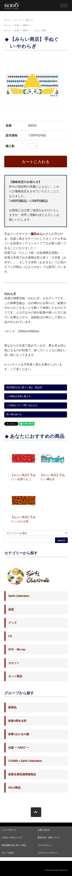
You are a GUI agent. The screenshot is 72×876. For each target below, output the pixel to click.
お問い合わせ (44, 830)
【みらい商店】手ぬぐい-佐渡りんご (23, 477)
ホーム (7, 20)
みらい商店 (40, 30)
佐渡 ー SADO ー (23, 25)
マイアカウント (45, 845)
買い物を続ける (14, 414)
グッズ (18, 20)
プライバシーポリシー (48, 852)
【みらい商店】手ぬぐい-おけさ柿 (23, 519)
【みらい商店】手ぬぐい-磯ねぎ (52, 477)
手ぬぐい (29, 20)
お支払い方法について (12, 837)
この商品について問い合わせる (21, 405)
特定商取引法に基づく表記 (14, 845)
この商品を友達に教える (18, 396)
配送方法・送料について (49, 837)
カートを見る (8, 852)
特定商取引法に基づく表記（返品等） (25, 387)
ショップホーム (9, 830)
